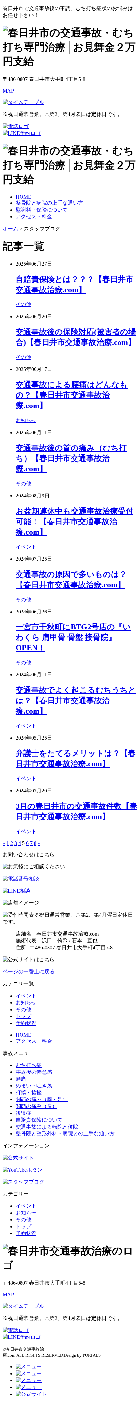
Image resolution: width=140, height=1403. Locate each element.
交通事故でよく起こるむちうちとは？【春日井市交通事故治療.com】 (76, 700)
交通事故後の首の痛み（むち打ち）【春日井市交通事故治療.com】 (71, 458)
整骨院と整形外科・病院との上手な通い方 (65, 1133)
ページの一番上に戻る (29, 971)
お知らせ (26, 420)
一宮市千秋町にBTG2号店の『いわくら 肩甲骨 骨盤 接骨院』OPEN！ (73, 637)
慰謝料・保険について (42, 210)
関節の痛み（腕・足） (42, 1099)
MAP (8, 91)
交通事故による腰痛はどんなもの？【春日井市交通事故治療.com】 (72, 395)
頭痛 (21, 1079)
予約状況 (26, 1023)
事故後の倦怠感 (34, 1072)
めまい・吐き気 (34, 1085)
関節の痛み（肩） (36, 1106)
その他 (23, 304)
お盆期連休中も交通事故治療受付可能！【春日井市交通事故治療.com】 (74, 521)
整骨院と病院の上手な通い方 (49, 203)
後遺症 (23, 1113)
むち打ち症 (29, 1065)
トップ (23, 1016)
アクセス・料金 (34, 216)
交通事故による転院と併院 (47, 1127)
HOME (23, 196)
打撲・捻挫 (29, 1092)
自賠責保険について (39, 1120)
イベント (26, 547)
